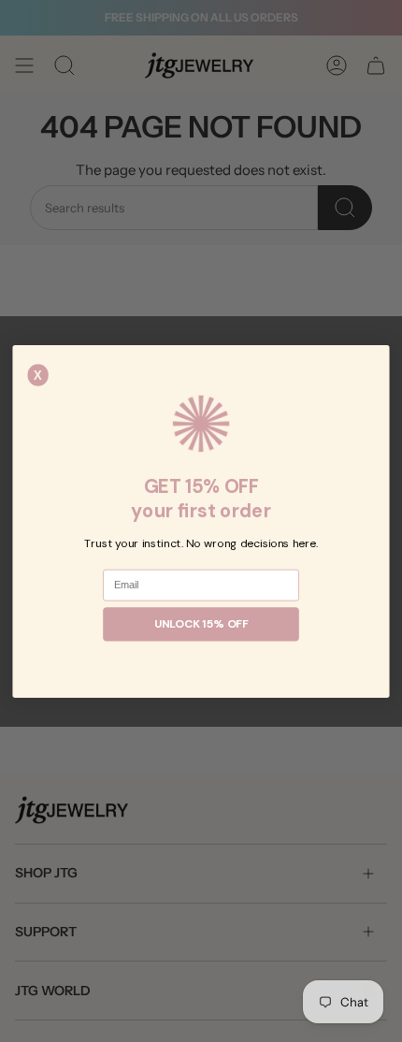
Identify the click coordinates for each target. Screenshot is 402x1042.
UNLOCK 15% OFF (201, 623)
